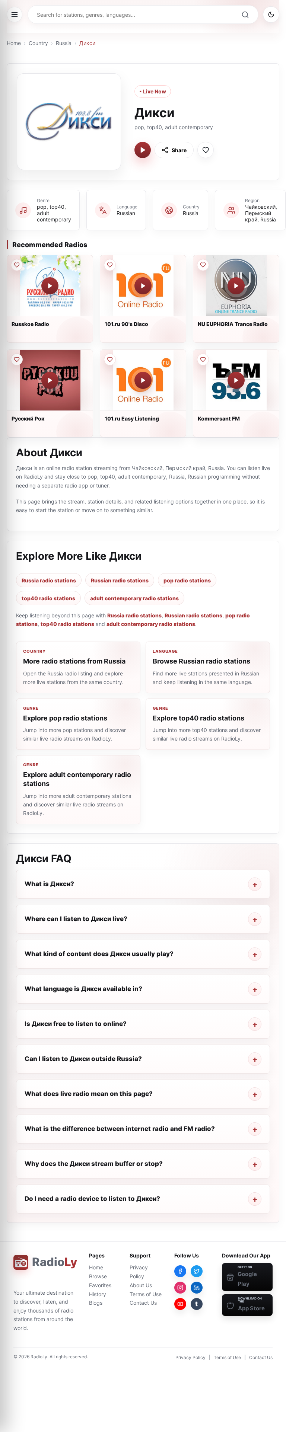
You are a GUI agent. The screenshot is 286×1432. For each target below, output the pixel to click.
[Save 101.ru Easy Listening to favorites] (110, 359)
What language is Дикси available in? (83, 989)
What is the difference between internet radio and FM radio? (120, 1128)
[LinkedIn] (197, 1288)
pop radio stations (187, 580)
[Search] (245, 14)
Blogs (95, 1303)
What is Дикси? (49, 884)
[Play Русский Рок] (49, 380)
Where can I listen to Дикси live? (76, 919)
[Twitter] (197, 1271)
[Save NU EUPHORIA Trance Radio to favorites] (203, 265)
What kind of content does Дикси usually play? (99, 954)
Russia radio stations (49, 580)
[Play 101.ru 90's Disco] (143, 285)
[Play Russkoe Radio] (49, 285)
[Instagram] (180, 1288)
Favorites (100, 1285)
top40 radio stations (48, 598)
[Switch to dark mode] (271, 14)
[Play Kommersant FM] (236, 380)
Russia (64, 43)
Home (14, 43)
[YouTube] (180, 1304)
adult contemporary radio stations (134, 598)
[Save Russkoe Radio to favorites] (17, 265)
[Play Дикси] (142, 150)
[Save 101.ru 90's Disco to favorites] (110, 265)
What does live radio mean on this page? (89, 1093)
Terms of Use (146, 1294)
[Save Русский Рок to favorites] (17, 359)
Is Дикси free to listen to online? (76, 1023)
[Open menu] (14, 14)
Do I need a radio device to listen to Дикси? (92, 1198)
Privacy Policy (190, 1357)
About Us (141, 1285)
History (97, 1294)
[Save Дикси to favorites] (205, 150)
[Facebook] (180, 1271)
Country (38, 43)
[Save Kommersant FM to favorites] (203, 359)
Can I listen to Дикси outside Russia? (83, 1058)
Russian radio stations (120, 580)
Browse (98, 1276)
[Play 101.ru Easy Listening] (143, 380)
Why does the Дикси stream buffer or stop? (94, 1163)
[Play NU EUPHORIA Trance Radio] (236, 285)
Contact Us (143, 1303)
